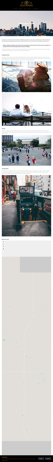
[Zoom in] (50, 241)
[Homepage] (26, 4)
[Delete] (3, 249)
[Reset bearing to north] (50, 243)
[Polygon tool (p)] (3, 242)
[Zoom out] (50, 242)
